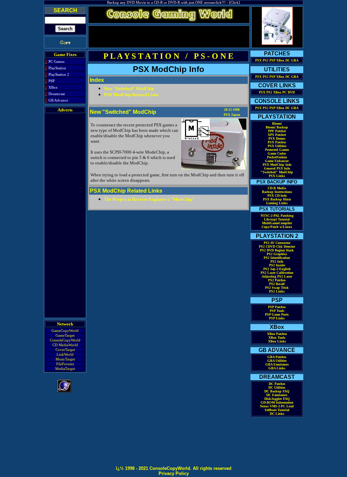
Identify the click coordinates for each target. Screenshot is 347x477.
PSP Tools (277, 311)
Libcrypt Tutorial (277, 219)
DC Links (277, 414)
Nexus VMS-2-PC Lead (277, 406)
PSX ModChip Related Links (131, 94)
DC (287, 60)
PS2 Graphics (277, 254)
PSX (258, 60)
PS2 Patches (277, 280)
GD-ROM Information (277, 402)
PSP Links (277, 318)
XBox (53, 87)
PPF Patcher (277, 131)
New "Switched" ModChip (129, 88)
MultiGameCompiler (277, 223)
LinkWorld (65, 354)
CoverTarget (65, 350)
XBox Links (277, 341)
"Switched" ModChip (277, 172)
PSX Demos (276, 138)
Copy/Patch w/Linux (277, 227)
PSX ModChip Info (277, 164)
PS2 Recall (277, 284)
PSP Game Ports (277, 314)
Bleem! (277, 123)
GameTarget (65, 335)
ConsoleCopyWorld (65, 340)
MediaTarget (65, 369)
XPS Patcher (277, 135)
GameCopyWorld (65, 331)
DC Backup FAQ (276, 391)
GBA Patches (276, 357)
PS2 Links (277, 291)
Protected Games (277, 150)
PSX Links (277, 176)
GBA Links (276, 368)
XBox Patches (277, 334)
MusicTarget (65, 359)
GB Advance (58, 100)
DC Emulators (276, 395)
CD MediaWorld (65, 345)
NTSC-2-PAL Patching (277, 215)
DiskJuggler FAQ (277, 399)
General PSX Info (277, 168)
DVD (291, 92)
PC (284, 92)
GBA (295, 60)
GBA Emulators (277, 364)
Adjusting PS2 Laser (277, 276)
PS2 (265, 60)
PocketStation (277, 157)
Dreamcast (56, 94)
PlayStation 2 (58, 74)
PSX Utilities (277, 146)
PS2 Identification (277, 258)
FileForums (65, 364)
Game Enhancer (277, 161)
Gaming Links (277, 203)
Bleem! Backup (277, 127)
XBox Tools (276, 337)
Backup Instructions (277, 192)
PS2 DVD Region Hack (277, 250)
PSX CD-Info (277, 195)
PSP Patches (277, 307)
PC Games (56, 61)
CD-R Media (277, 188)
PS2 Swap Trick (277, 287)
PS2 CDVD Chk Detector (277, 246)
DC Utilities (276, 387)
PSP (51, 81)
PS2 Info (276, 261)
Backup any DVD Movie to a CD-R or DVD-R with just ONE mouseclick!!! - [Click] (173, 2)
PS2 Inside (277, 265)
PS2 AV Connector (277, 243)
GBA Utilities (277, 361)
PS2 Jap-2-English (277, 269)
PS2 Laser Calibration (277, 273)
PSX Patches (277, 142)
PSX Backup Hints (277, 199)
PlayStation (57, 68)
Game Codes (277, 153)
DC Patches (277, 384)
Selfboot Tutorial (277, 410)
